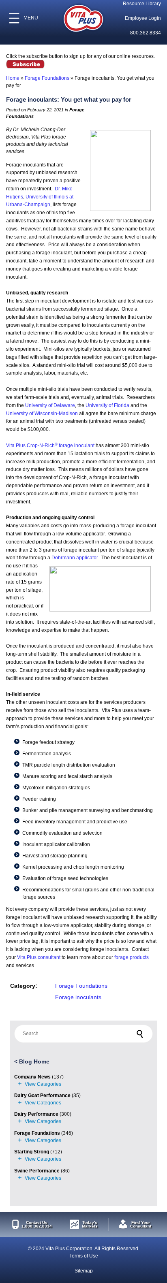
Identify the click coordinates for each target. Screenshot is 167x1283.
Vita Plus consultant (38, 957)
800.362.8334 (145, 33)
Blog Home (34, 1061)
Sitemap (84, 1271)
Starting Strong (31, 1152)
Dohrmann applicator (74, 558)
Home (12, 78)
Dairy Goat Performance (42, 1095)
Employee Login (143, 18)
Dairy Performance (36, 1114)
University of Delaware (50, 405)
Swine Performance (37, 1171)
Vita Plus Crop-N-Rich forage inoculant (50, 445)
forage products (131, 957)
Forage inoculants (78, 997)
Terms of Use (83, 1256)
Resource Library (142, 3)
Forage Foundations (47, 78)
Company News (32, 1077)
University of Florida (107, 405)
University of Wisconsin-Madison (42, 413)
